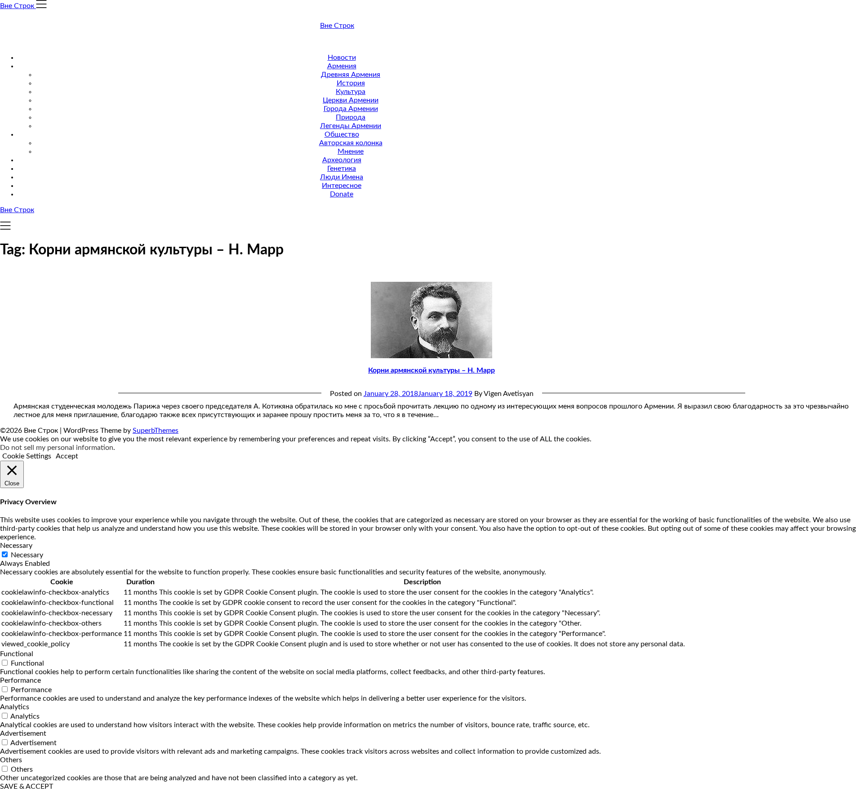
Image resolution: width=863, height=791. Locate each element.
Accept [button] (67, 456)
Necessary (27, 555)
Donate (341, 194)
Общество (342, 134)
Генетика (341, 168)
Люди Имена (341, 177)
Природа (350, 117)
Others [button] (11, 760)
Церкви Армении (350, 100)
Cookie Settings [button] (26, 456)
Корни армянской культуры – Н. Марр (431, 370)
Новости (342, 57)
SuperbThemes (155, 430)
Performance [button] (20, 680)
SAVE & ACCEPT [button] (26, 786)
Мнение (351, 151)
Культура (350, 91)
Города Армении (351, 108)
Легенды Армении (350, 125)
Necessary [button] (16, 545)
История (351, 83)
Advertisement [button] (23, 733)
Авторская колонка (351, 143)
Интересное (341, 185)
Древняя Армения (350, 74)
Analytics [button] (14, 707)
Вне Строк (337, 25)
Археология (341, 160)
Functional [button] (16, 654)
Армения (341, 66)
